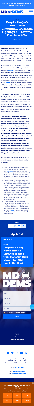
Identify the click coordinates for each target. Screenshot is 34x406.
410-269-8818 (19, 367)
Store (17, 334)
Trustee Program (17, 339)
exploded (9, 171)
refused (8, 82)
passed (10, 70)
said (12, 210)
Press (17, 19)
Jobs (17, 337)
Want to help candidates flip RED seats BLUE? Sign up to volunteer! (17, 4)
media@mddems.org (19, 373)
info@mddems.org (19, 371)
